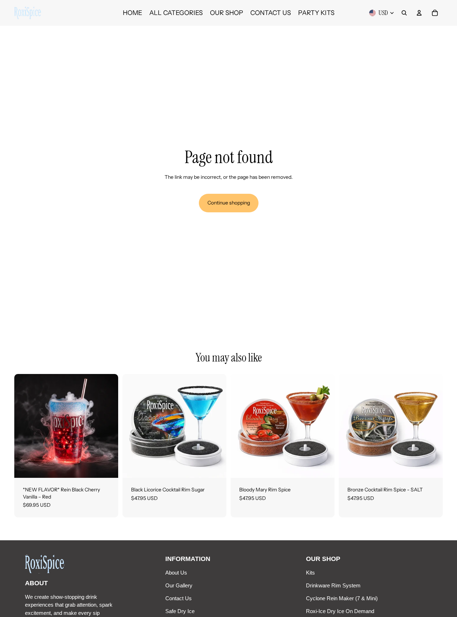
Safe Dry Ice (180, 611)
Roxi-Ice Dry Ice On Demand (340, 611)
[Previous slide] (133, 426)
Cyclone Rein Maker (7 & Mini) (342, 598)
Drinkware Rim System (333, 585)
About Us (176, 573)
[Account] (419, 13)
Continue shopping (228, 202)
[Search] (404, 13)
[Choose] (107, 466)
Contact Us (178, 598)
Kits (310, 573)
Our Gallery (178, 585)
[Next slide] (215, 426)
